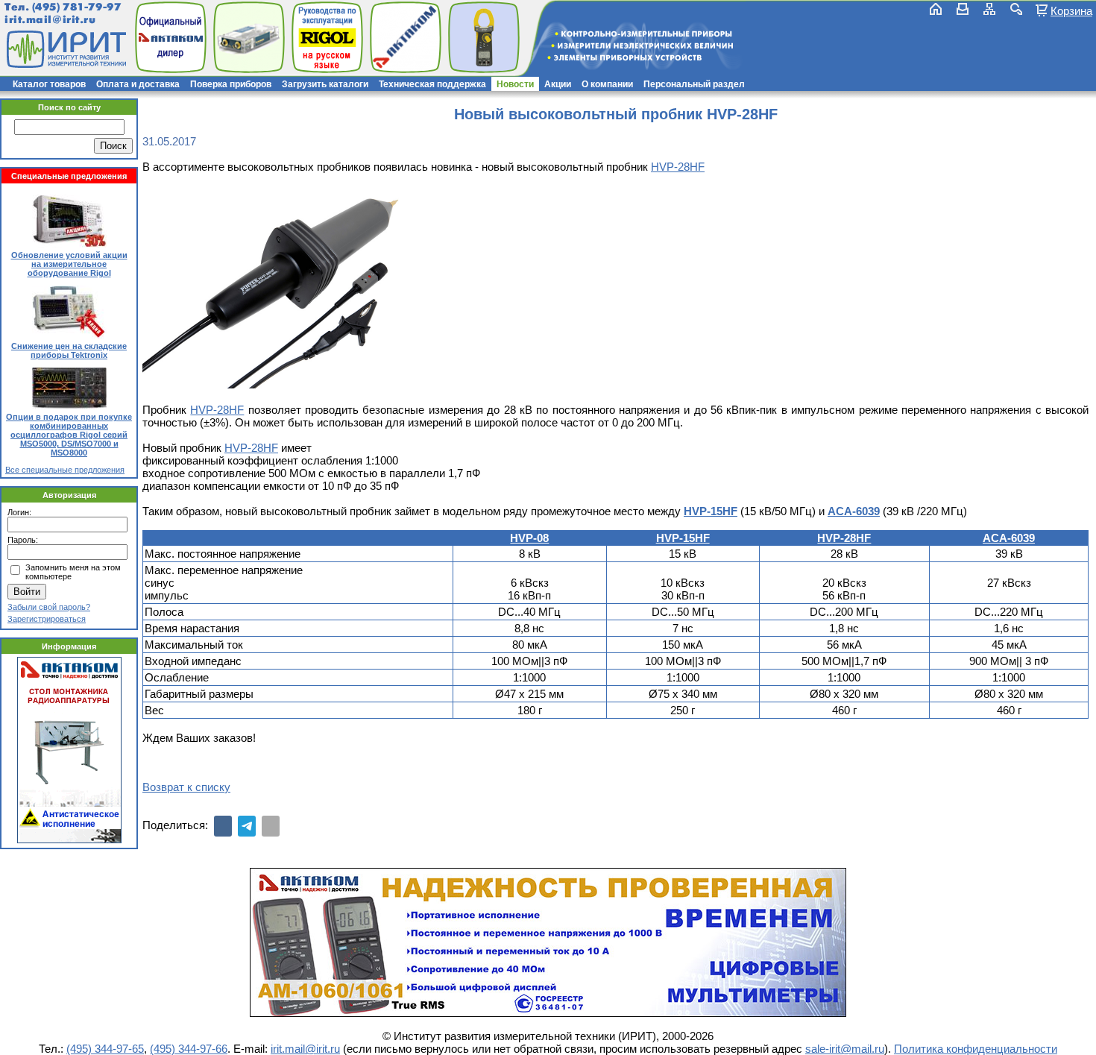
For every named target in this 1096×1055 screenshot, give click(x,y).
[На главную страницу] (65, 49)
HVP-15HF (710, 511)
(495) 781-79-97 (76, 7)
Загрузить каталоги (325, 84)
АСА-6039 (854, 511)
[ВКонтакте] (223, 826)
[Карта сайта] (989, 9)
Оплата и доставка (138, 84)
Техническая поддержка (432, 84)
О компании (607, 84)
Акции (557, 84)
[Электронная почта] (271, 826)
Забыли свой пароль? (48, 606)
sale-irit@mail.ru (844, 1048)
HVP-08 (529, 538)
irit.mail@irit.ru (50, 19)
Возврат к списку (186, 787)
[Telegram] (247, 826)
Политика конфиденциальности (975, 1048)
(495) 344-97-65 (105, 1048)
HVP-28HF (678, 166)
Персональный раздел (694, 84)
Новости (515, 84)
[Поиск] (1016, 9)
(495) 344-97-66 (188, 1048)
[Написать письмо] (963, 9)
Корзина (1071, 10)
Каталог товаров (49, 84)
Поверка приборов (230, 84)
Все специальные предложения (65, 469)
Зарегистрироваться (46, 618)
